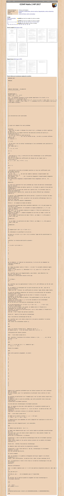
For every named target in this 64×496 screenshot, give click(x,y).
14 (26, 22)
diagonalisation (42, 11)
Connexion (54, 1)
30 (23, 24)
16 (30, 22)
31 (25, 24)
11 (20, 22)
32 (27, 24)
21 (7, 23)
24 (12, 24)
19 (35, 22)
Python (20, 12)
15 (28, 22)
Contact (48, 1)
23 (10, 24)
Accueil (9, 1)
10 (18, 22)
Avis (43, 1)
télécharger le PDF (18, 27)
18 (34, 22)
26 (16, 24)
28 (19, 24)
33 (29, 24)
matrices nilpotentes (49, 11)
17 (32, 22)
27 (17, 24)
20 (37, 22)
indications (9, 19)
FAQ (14, 1)
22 (8, 24)
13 (24, 22)
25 (14, 24)
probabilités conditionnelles (24, 11)
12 (22, 22)
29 (21, 24)
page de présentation (11, 18)
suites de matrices (34, 11)
